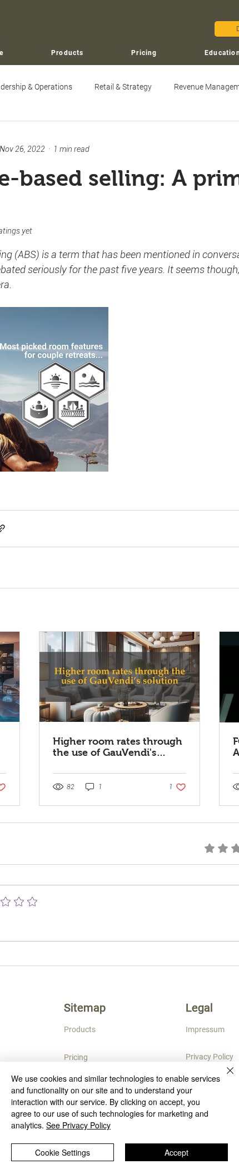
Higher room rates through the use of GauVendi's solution (117, 747)
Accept (176, 1152)
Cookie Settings (62, 1152)
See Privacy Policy (78, 1125)
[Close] (223, 1077)
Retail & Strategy (123, 86)
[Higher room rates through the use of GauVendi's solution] (119, 677)
